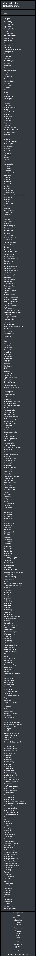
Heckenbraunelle (9, 685)
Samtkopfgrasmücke (11, 782)
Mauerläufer (8, 720)
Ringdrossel (8, 757)
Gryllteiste (7, 27)
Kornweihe (7, 171)
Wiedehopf (7, 56)
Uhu (5, 217)
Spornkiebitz (8, 469)
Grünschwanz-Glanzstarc (12, 674)
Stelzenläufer (8, 474)
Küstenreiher (8, 508)
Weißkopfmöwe (9, 308)
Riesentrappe (8, 906)
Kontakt (19, 944)
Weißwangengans (10, 127)
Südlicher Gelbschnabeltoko (13, 326)
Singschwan (8, 118)
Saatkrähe (7, 352)
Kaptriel (6, 428)
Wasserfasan (8, 485)
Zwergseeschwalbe (10, 317)
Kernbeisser (8, 700)
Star (5, 819)
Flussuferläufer (9, 412)
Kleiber (6, 704)
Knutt (5, 434)
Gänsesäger (8, 77)
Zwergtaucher (8, 261)
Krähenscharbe (9, 235)
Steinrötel (7, 821)
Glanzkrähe (8, 343)
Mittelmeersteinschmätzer (13, 724)
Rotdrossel (7, 764)
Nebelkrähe (8, 348)
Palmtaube (7, 890)
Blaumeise (7, 605)
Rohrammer (8, 759)
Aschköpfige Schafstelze (12, 585)
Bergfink (7, 594)
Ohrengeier (7, 175)
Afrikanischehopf (10, 38)
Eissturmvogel (9, 24)
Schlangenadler (9, 190)
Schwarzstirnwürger (11, 808)
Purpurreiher (8, 516)
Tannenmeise (8, 832)
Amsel (6, 581)
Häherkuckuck (9, 245)
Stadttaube (7, 895)
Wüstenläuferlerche (10, 863)
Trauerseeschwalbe (10, 306)
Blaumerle (7, 607)
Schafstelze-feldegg (11, 786)
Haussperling (8, 682)
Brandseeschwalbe (10, 266)
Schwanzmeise (9, 797)
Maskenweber (8, 715)
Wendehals (7, 555)
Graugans (7, 79)
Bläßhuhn (7, 371)
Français (18, 931)
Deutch (18, 935)
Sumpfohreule (8, 212)
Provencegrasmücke (11, 748)
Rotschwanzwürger (10, 773)
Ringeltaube (8, 892)
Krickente (7, 92)
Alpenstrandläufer (10, 395)
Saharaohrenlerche (10, 777)
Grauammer (8, 663)
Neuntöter (7, 731)
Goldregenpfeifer (10, 414)
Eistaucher (7, 537)
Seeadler (7, 199)
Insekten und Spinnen (18, 918)
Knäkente (7, 88)
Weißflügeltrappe (10, 909)
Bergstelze (7, 599)
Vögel (18, 916)
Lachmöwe (7, 288)
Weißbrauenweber (10, 850)
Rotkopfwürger (9, 771)
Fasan (6, 137)
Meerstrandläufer (10, 436)
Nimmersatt (8, 514)
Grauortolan (8, 667)
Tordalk (6, 31)
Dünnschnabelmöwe (11, 270)
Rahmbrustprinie (9, 753)
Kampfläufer (8, 425)
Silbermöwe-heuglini (11, 301)
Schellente (7, 114)
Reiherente (7, 105)
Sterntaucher (8, 541)
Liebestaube (8, 888)
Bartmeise (7, 590)
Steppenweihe (9, 210)
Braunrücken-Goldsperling (13, 616)
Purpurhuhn (8, 373)
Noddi (6, 292)
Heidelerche (8, 687)
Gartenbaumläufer (10, 647)
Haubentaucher (9, 254)
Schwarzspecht (9, 553)
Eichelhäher (8, 339)
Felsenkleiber (8, 643)
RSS (19, 946)
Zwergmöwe (8, 314)
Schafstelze (8, 784)
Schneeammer (9, 793)
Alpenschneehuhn (10, 132)
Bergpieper (7, 596)
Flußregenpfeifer (9, 410)
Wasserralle (8, 380)
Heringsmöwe (8, 281)
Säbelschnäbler (9, 452)
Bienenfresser (8, 41)
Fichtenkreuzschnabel (11, 645)
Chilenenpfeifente (10, 70)
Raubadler (7, 177)
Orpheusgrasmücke (10, 735)
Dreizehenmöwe (9, 268)
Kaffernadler (8, 166)
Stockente (7, 123)
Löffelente (7, 94)
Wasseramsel (8, 848)
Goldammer (8, 660)
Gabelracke (8, 366)
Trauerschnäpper (9, 841)
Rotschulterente (9, 112)
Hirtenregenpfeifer (10, 423)
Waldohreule (8, 221)
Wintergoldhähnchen (11, 859)
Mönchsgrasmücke (10, 726)
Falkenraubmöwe (10, 385)
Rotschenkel (8, 450)
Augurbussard (8, 146)
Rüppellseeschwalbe (11, 297)
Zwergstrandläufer (10, 487)
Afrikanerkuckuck (10, 243)
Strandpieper (8, 828)
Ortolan (6, 740)
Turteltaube (8, 899)
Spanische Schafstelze (11, 815)
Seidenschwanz (9, 810)
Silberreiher (8, 527)
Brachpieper (8, 612)
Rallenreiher (8, 519)
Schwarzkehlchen (10, 799)
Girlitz (6, 656)
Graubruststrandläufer (11, 417)
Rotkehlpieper (8, 768)
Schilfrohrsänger (9, 788)
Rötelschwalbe (9, 565)
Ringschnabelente (10, 107)
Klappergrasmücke (10, 702)
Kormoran (7, 233)
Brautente (7, 68)
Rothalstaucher (9, 256)
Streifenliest (8, 54)
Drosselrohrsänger (10, 632)
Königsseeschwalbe (10, 284)
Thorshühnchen (9, 478)
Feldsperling (8, 641)
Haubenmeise (8, 678)
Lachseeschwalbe (10, 290)
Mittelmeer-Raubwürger (12, 722)
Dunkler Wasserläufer (11, 408)
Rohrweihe (7, 179)
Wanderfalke (8, 223)
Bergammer (8, 592)
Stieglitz (6, 826)
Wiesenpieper (8, 856)
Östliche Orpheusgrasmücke (13, 742)
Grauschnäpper (9, 669)
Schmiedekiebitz (9, 461)
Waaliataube (8, 901)
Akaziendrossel (9, 574)
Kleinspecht (8, 551)
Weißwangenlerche (10, 854)
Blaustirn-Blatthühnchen (12, 401)
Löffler (6, 510)
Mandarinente (8, 96)
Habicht (6, 162)
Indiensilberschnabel (11, 691)
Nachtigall (7, 729)
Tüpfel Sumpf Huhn (10, 378)
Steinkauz (7, 208)
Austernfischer (9, 397)
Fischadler (7, 153)
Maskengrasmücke (10, 713)
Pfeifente (7, 103)
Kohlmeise (7, 707)
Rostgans (7, 110)
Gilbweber (7, 654)
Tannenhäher (8, 356)
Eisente (6, 74)
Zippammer (8, 874)
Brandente (7, 66)
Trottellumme (8, 33)
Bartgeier (7, 149)
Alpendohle (8, 337)
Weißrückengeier (9, 226)
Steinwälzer (8, 472)
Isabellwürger (8, 693)
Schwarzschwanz (10, 806)
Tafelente (7, 125)
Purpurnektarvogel (10, 751)
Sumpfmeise (8, 830)
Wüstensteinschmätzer (11, 865)
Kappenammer (9, 698)
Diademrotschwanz (10, 625)
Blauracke (7, 364)
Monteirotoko (8, 322)
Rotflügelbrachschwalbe (12, 447)
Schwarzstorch (9, 523)
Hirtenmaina (8, 689)
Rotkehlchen (8, 766)
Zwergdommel (9, 532)
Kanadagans (8, 85)
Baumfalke (7, 151)
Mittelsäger (8, 99)
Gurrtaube (7, 881)
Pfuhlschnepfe (9, 443)
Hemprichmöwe (9, 279)
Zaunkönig (7, 870)
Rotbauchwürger (9, 762)
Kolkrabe (7, 345)
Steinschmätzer (9, 823)
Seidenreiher (8, 525)
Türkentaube (8, 897)
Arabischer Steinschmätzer (13, 583)
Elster (6, 341)
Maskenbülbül (8, 711)
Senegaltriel (8, 465)
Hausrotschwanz (9, 680)
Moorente (7, 101)
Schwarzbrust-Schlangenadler (14, 195)
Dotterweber (8, 630)
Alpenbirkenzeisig (10, 577)
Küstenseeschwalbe (10, 286)
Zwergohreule (8, 228)
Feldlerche (7, 638)
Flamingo (7, 492)
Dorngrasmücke (9, 627)
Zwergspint (8, 58)
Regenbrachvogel (10, 445)
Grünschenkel (8, 421)
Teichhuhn (7, 375)
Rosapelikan (8, 331)
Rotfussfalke (8, 184)
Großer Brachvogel (10, 419)
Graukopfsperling (10, 665)
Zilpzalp (6, 872)
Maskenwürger (9, 718)
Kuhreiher (7, 505)
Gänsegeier (8, 155)
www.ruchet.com (18, 951)
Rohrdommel (8, 521)
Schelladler (7, 188)
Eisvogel (7, 45)
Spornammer (8, 817)
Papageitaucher (9, 29)
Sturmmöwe (8, 303)
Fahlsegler (7, 560)
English (18, 933)
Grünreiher (7, 497)
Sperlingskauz (8, 204)
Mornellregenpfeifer (10, 439)
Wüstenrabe (8, 359)
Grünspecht (8, 549)
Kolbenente (7, 90)
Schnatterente (8, 116)
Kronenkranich (9, 503)
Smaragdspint (8, 52)
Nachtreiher (8, 512)
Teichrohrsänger (9, 834)
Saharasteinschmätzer (11, 779)
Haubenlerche (8, 676)
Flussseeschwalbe (10, 275)
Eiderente (7, 72)
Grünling (7, 671)
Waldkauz (7, 219)
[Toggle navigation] (5, 13)
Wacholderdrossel (10, 845)
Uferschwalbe (8, 567)
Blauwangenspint (10, 43)
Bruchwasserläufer (10, 403)
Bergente (7, 63)
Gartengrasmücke (10, 649)
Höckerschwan (9, 81)
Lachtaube (7, 886)
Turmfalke (7, 215)
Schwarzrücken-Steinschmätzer (15, 804)
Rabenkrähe (8, 350)
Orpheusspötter (9, 737)
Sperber (6, 201)
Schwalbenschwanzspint (12, 49)
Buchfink (7, 621)
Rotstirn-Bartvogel (10, 775)
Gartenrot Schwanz (10, 652)
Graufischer (8, 47)
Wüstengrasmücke (10, 861)
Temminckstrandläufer (11, 476)
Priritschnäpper (9, 746)
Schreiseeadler (9, 193)
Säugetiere (18, 920)
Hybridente (7, 83)
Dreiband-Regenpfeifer (12, 406)
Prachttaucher (8, 539)
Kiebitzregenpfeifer (10, 432)
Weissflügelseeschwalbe (12, 312)
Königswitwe (8, 709)
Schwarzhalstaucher (11, 259)
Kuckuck (7, 247)
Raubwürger (8, 755)
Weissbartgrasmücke (11, 852)
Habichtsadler (8, 164)
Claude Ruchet (23, 954)
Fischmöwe (8, 273)
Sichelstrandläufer (10, 467)
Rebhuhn (7, 139)
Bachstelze (7, 588)
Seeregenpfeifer (9, 463)
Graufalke (7, 160)
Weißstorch (8, 530)
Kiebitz (6, 430)
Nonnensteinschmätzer (12, 733)
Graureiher (7, 494)
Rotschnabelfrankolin (11, 141)
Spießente (7, 121)
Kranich (6, 501)
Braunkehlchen (9, 614)
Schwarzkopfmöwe (10, 299)
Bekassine (7, 399)
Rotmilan (7, 186)
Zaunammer (8, 867)
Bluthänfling (8, 610)
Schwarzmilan (8, 197)
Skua (5, 389)
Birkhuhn (7, 135)
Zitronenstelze (9, 876)
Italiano (18, 938)
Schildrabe (7, 354)
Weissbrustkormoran (11, 237)
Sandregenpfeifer (10, 458)
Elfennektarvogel (10, 634)
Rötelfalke (7, 182)
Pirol (5, 744)
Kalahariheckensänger (11, 696)
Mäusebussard (9, 173)
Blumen (18, 924)
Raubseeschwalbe (10, 295)
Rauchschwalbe (9, 563)
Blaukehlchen (8, 603)
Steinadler (7, 206)
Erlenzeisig (7, 636)
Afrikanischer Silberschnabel (13, 572)
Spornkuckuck (9, 249)
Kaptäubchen (8, 884)
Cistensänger (8, 623)
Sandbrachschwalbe (11, 454)
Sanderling (7, 456)
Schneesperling (9, 795)
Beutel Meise (8, 601)
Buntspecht (8, 547)
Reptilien (18, 922)
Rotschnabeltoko (10, 324)
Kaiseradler (7, 168)
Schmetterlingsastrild (11, 790)
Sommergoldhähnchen (11, 812)
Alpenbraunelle (9, 579)
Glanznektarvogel (10, 658)
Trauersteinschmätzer (11, 843)
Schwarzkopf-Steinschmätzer (14, 801)
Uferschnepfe (8, 480)
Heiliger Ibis (8, 499)
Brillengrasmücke (10, 618)
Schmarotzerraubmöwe (12, 387)
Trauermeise (8, 839)
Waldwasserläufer (10, 483)
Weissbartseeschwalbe (12, 310)
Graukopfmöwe (9, 277)
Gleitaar (6, 157)
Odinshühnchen (9, 441)
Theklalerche (8, 837)
